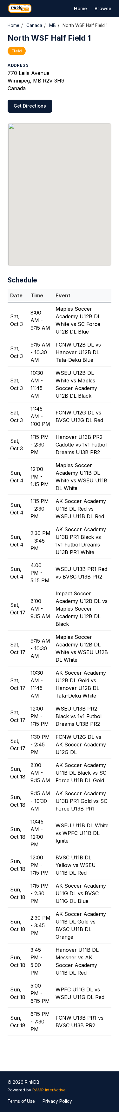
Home (80, 8)
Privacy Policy (57, 1101)
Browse (103, 8)
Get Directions (30, 106)
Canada (34, 25)
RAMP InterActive (49, 1090)
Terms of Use (21, 1101)
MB (52, 25)
